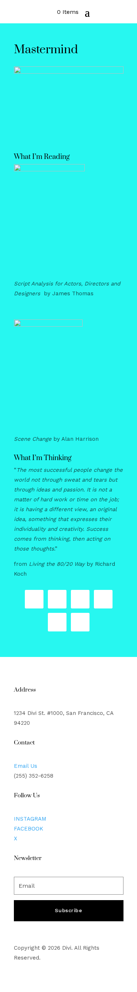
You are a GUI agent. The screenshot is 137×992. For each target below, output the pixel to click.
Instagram (30, 819)
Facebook (28, 828)
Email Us (25, 766)
